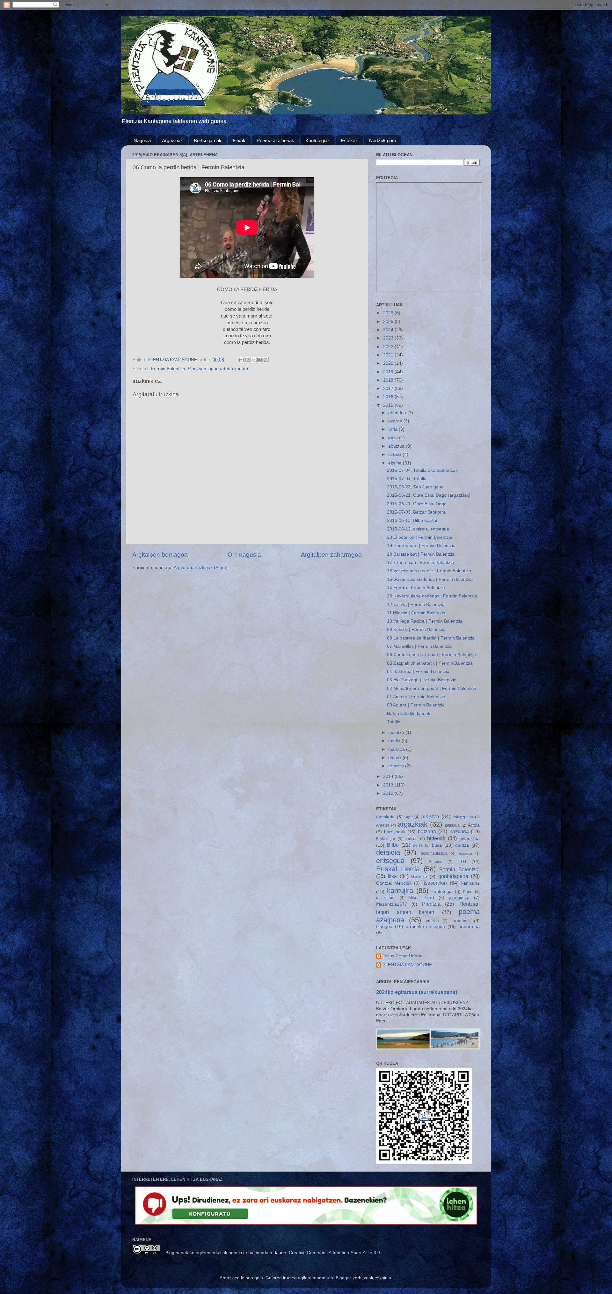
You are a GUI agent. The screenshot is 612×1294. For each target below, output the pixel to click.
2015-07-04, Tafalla (406, 478)
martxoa (397, 749)
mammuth (323, 1278)
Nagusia (142, 140)
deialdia (388, 852)
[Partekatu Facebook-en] (259, 360)
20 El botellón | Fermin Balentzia (419, 537)
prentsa (432, 921)
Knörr (468, 891)
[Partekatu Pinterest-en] (265, 360)
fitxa (392, 876)
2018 (389, 380)
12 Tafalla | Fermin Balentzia (416, 604)
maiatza (396, 732)
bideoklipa (469, 838)
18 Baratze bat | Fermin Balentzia (421, 554)
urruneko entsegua (425, 926)
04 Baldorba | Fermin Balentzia (418, 671)
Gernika (419, 876)
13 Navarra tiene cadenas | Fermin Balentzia (432, 596)
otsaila (395, 757)
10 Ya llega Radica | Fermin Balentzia (425, 621)
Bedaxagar (385, 839)
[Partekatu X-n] (253, 360)
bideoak (436, 838)
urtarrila (396, 766)
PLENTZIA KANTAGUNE (407, 964)
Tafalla (393, 722)
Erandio (435, 861)
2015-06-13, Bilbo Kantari (413, 520)
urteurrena (469, 926)
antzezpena (463, 817)
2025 (389, 321)
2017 (389, 388)
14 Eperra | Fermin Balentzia (416, 587)
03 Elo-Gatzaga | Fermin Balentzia (421, 679)
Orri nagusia (244, 554)
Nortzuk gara (382, 140)
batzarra (427, 831)
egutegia (465, 853)
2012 (389, 793)
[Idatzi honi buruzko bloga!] (247, 360)
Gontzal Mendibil (393, 883)
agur (409, 817)
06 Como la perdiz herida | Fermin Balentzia (431, 654)
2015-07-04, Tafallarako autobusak (422, 470)
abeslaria (385, 817)
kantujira (400, 891)
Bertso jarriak (208, 140)
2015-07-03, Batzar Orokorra (416, 512)
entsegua (390, 861)
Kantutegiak (317, 140)
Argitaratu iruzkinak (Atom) (201, 567)
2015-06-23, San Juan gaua (415, 487)
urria (393, 429)
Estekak (349, 140)
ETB (461, 861)
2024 (389, 329)
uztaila (395, 454)
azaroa (396, 421)
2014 (389, 776)
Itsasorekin (434, 883)
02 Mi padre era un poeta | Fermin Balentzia (431, 688)
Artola (474, 825)
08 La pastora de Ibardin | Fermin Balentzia (431, 638)
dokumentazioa (434, 853)
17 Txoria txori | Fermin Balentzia (420, 562)
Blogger (343, 1278)
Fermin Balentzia (168, 368)
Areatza (383, 825)
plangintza (459, 897)
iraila (393, 437)
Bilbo (393, 845)
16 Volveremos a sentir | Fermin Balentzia (429, 570)
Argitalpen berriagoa (160, 554)
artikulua (452, 825)
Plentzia (431, 904)
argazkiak (412, 824)
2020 (389, 363)
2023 (389, 338)
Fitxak (239, 140)
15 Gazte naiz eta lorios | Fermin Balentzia (430, 579)
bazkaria (459, 831)
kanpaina (470, 883)
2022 (389, 346)
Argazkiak (172, 140)
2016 (389, 396)
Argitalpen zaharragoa (331, 554)
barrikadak (394, 832)
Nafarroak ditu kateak (408, 713)
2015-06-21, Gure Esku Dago (417, 503)
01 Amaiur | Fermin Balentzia (416, 696)
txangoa (384, 926)
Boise (418, 845)
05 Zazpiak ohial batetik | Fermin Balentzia (430, 663)
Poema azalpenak (275, 140)
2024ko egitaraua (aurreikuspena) (416, 992)
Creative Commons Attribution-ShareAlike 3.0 (334, 1252)
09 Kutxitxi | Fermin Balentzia (416, 629)
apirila (395, 740)
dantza (462, 845)
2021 (389, 355)
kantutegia (442, 891)
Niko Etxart (421, 897)
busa (437, 845)
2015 (389, 405)
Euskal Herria (398, 869)
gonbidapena (453, 876)
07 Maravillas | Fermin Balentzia (419, 646)
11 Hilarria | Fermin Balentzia (416, 612)
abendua (397, 412)
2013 (389, 785)
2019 (389, 371)
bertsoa (411, 839)
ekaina (395, 463)
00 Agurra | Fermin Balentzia (416, 705)
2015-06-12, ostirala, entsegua (418, 529)
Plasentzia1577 (391, 904)
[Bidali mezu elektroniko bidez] (241, 360)
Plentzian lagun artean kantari (218, 368)
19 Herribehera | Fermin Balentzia (421, 545)
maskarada (386, 898)
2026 (389, 313)
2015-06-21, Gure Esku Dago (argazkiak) (428, 495)
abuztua (397, 446)
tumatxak (460, 920)
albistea (430, 816)
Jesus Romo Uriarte (402, 956)
